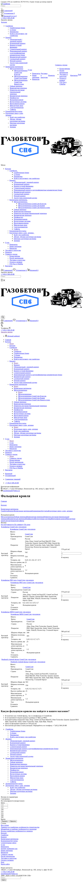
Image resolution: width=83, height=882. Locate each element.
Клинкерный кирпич (21, 184)
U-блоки (17, 174)
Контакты (8, 266)
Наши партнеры (15, 246)
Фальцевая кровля (20, 219)
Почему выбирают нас (9, 849)
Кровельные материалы (19, 200)
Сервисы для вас (11, 254)
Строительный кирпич (22, 188)
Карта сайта (5, 864)
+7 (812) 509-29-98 (7, 18)
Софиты (17, 229)
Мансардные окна (20, 225)
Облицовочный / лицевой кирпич (26, 182)
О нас (7, 242)
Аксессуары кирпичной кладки (25, 198)
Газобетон (14, 171)
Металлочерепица (21, 202)
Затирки (17, 241)
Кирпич (13, 180)
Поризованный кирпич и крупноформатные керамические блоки (38, 190)
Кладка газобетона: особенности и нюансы (17, 831)
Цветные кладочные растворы (25, 239)
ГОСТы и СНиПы (16, 264)
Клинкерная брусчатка (18, 231)
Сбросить (13, 821)
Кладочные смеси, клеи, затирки (22, 233)
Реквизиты (14, 244)
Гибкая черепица (20, 209)
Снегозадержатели (21, 227)
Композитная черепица (22, 211)
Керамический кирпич (22, 192)
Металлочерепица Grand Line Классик (32, 204)
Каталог (8, 169)
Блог (2, 862)
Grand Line (29, 534)
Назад (12, 344)
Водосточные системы (22, 221)
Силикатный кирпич (21, 194)
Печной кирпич (20, 196)
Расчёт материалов (16, 258)
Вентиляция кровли (21, 223)
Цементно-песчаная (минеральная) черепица (30, 213)
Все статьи (5, 825)
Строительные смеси (8, 843)
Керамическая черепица (22, 215)
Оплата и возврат (16, 262)
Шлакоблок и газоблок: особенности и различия (18, 829)
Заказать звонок (7, 332)
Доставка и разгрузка (13, 250)
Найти (4, 880)
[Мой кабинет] (2, 323)
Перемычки (18, 176)
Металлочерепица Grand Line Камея (31, 206)
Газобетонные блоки (21, 173)
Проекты (8, 252)
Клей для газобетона (21, 235)
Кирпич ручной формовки (23, 186)
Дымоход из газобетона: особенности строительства (20, 827)
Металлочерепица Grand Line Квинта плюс (34, 207)
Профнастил (18, 217)
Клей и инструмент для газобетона (27, 178)
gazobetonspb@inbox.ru (11, 491)
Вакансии (13, 248)
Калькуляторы (15, 256)
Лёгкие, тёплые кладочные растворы (27, 237)
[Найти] (2, 8)
